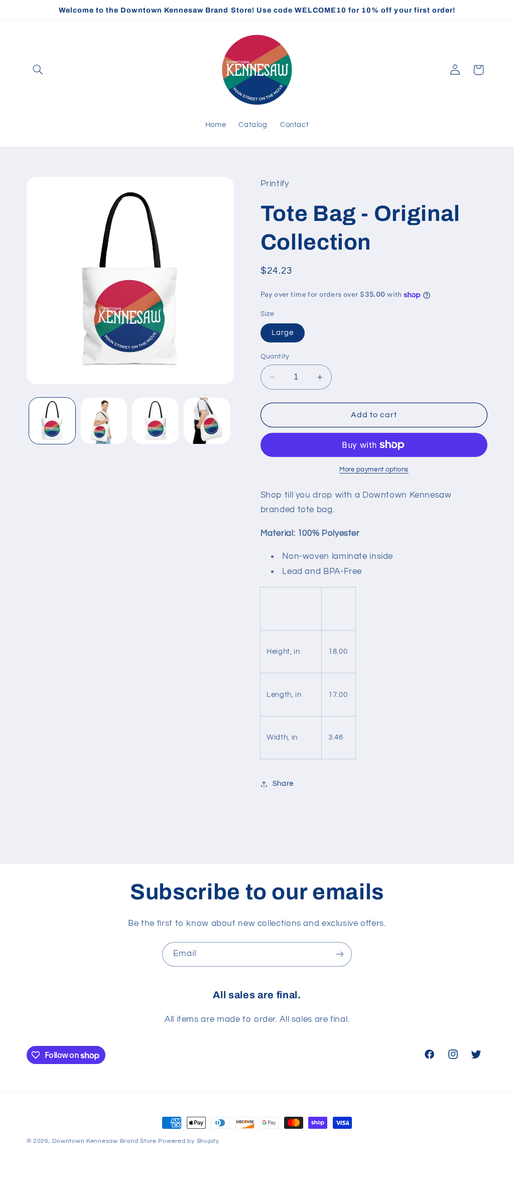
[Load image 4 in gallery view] (207, 421)
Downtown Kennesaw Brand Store (104, 1141)
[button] (38, 69)
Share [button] (283, 783)
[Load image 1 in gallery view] (52, 421)
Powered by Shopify (188, 1141)
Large (283, 332)
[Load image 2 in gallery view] (104, 421)
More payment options (374, 469)
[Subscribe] (339, 954)
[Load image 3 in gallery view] (155, 421)
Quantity (275, 356)
